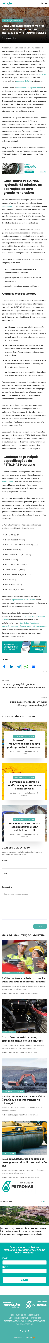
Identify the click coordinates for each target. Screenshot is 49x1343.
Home (12, 1315)
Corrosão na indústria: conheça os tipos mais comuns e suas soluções (22, 1039)
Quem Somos (21, 1315)
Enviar (24, 1280)
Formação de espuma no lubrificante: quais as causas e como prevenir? (24, 785)
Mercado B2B (35, 1318)
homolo (4, 481)
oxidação (42, 74)
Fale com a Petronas (24, 1324)
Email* (5, 1258)
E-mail (5, 874)
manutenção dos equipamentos (28, 88)
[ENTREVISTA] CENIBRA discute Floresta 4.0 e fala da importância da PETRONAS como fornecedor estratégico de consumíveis (23, 1231)
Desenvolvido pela (19, 1338)
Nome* (5, 1267)
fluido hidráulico (8, 206)
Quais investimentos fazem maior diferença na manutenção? (28, 703)
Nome (5, 861)
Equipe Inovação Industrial (24, 751)
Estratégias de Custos (14, 1321)
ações (10, 481)
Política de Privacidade (35, 1321)
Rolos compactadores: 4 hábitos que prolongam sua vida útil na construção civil (24, 1162)
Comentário (7, 887)
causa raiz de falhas (24, 81)
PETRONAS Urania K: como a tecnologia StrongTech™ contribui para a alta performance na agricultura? (24, 827)
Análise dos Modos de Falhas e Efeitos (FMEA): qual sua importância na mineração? (23, 1100)
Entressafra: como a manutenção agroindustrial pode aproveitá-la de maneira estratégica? (24, 744)
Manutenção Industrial (12, 21)
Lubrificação (8, 1032)
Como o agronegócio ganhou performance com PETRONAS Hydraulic (23, 686)
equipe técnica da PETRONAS (23, 600)
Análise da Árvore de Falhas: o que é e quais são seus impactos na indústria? (24, 980)
